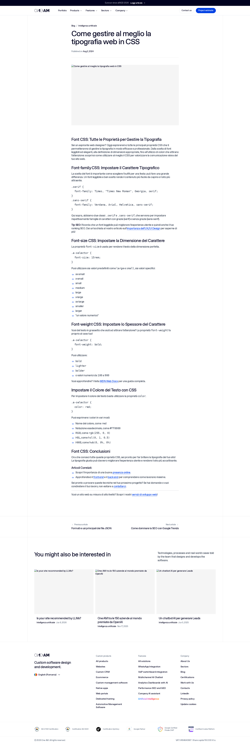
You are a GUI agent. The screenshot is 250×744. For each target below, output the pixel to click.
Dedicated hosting (105, 698)
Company (120, 10)
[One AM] (41, 655)
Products (74, 10)
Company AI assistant (149, 693)
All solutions (144, 661)
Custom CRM (103, 671)
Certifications (187, 677)
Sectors (105, 10)
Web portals (102, 693)
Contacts (185, 688)
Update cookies (188, 704)
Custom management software (112, 682)
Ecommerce (102, 677)
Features (90, 10)
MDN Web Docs (109, 381)
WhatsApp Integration (149, 666)
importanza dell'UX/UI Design (143, 228)
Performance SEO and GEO (152, 688)
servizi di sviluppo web (144, 494)
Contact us (187, 10)
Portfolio (62, 10)
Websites (100, 666)
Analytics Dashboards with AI (153, 682)
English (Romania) (47, 674)
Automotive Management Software (109, 706)
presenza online (121, 472)
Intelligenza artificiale (87, 26)
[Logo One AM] (41, 10)
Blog (73, 26)
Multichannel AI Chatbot (150, 677)
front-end (98, 477)
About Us (185, 661)
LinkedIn (185, 693)
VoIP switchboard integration (152, 671)
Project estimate (205, 10)
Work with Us (187, 682)
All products (102, 661)
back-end (113, 477)
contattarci (120, 486)
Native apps (102, 688)
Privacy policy (187, 698)
